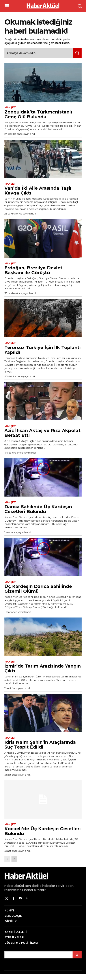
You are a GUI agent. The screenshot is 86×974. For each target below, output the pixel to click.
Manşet (10, 107)
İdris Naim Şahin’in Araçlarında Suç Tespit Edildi (40, 745)
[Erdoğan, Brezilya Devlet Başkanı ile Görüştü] (43, 238)
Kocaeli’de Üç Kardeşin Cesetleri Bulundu (42, 831)
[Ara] (77, 53)
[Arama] (77, 954)
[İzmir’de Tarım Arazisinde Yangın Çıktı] (43, 637)
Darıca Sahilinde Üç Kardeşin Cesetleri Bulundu (38, 509)
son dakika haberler (40, 886)
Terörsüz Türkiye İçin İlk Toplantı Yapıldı (42, 350)
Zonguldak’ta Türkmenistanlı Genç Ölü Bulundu (38, 114)
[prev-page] (7, 859)
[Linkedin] (27, 898)
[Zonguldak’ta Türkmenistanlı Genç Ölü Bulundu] (43, 82)
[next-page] (14, 859)
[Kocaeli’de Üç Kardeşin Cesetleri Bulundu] (43, 799)
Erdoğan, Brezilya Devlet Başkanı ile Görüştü (33, 270)
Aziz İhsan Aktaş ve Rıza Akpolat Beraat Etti (42, 433)
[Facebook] (13, 898)
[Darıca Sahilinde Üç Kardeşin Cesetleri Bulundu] (43, 477)
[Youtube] (20, 898)
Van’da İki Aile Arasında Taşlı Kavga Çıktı (37, 190)
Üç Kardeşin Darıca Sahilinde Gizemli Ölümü (38, 589)
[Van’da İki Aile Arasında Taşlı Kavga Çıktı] (43, 159)
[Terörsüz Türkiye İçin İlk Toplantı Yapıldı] (43, 318)
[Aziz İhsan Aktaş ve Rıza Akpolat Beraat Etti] (43, 401)
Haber (8, 886)
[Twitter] (6, 898)
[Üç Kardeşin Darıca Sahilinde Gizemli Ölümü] (43, 557)
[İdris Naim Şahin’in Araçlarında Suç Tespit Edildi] (43, 713)
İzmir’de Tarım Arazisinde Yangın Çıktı (42, 668)
